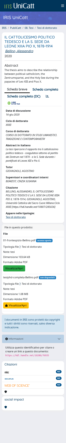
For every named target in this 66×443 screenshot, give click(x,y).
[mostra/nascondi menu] (62, 5)
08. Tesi (29, 28)
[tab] (47, 96)
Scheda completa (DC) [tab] (23, 96)
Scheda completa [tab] (45, 89)
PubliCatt (15, 28)
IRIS (4, 28)
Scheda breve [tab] (17, 89)
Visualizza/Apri (14, 268)
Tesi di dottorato (47, 28)
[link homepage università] (19, 6)
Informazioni (15, 338)
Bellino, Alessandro (19, 51)
